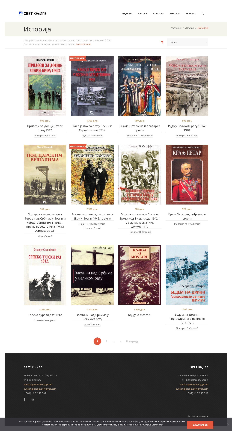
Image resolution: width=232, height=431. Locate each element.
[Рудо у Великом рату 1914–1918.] (187, 86)
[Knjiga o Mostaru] (139, 275)
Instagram (33, 399)
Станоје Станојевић (45, 320)
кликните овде (83, 44)
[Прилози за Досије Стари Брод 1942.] (45, 86)
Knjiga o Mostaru (139, 315)
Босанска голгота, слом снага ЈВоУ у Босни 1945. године (92, 216)
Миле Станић (45, 236)
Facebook (24, 399)
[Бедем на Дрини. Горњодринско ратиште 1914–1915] (187, 275)
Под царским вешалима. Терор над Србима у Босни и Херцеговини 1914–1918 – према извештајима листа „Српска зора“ (45, 222)
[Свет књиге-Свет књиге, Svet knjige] (32, 13)
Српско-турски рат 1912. (45, 315)
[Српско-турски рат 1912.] (45, 275)
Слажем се (200, 425)
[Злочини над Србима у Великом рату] (92, 275)
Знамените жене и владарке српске (139, 128)
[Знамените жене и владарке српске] (139, 86)
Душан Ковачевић (92, 135)
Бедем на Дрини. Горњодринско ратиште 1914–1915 (187, 319)
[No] (228, 424)
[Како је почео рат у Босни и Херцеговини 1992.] (92, 86)
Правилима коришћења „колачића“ (145, 424)
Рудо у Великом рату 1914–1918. (187, 128)
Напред (132, 341)
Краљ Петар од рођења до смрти (187, 216)
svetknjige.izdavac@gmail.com (40, 388)
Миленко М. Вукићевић (140, 135)
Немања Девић (92, 227)
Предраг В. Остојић (45, 135)
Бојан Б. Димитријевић (92, 223)
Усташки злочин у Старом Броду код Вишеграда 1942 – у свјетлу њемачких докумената (139, 220)
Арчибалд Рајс (92, 324)
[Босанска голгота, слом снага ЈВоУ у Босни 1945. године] (92, 175)
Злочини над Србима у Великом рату (92, 317)
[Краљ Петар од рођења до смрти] (187, 175)
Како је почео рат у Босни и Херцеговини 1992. (92, 128)
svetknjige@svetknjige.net (38, 384)
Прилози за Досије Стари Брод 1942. (45, 128)
